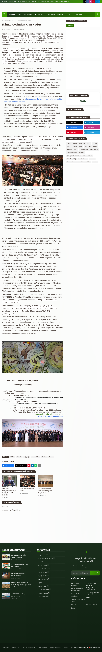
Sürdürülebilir (94, 149)
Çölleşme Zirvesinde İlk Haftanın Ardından (18, 556)
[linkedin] (96, 1)
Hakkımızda (12, 1)
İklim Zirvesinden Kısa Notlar (27, 490)
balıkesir (92, 159)
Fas (33, 457)
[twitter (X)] (85, 1)
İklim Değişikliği (71, 159)
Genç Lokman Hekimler (75, 584)
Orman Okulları (14, 14)
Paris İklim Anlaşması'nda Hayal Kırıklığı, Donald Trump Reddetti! (9, 492)
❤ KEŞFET (79, 14)
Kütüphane (28, 14)
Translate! (70, 25)
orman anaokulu (43, 593)
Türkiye (11, 20)
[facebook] (88, 1)
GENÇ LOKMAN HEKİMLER (55, 14)
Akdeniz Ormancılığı (73, 162)
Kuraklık (69, 149)
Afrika (83, 162)
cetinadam (88, 146)
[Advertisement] (83, 44)
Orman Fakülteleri (44, 569)
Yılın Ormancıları (43, 579)
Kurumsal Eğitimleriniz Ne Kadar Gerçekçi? (19, 574)
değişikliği (26, 457)
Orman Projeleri (43, 572)
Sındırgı (81, 152)
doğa (88, 143)
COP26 (19, 457)
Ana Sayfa (5, 20)
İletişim (34, 1)
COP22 (12, 457)
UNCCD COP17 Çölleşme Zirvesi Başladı (18, 595)
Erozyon (89, 156)
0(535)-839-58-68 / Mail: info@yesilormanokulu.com (54, 1)
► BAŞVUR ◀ (39, 14)
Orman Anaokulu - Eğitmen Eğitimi (77, 589)
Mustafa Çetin (10, 29)
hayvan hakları (43, 586)
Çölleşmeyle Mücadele (74, 156)
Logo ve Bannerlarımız (29, 647)
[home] (4, 14)
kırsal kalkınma (82, 159)
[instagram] (91, 1)
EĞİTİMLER (69, 14)
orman (69, 143)
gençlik (95, 162)
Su (84, 156)
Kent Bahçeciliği (43, 565)
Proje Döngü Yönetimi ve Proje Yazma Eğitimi (93, 595)
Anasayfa (4, 1)
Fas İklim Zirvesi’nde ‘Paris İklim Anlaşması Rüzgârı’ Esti (45, 491)
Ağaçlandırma (84, 149)
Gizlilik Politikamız (55, 647)
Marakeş (44, 457)
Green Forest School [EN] (78, 600)
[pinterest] (93, 1)
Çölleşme (82, 143)
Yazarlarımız (43, 647)
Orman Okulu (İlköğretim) (75, 595)
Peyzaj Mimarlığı (43, 575)
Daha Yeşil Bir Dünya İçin (46, 558)
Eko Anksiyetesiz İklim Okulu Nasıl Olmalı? (20, 565)
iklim (37, 457)
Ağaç (80, 146)
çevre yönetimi (43, 596)
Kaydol (95, 573)
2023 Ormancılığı (72, 152)
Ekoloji (40, 562)
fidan (88, 162)
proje (75, 149)
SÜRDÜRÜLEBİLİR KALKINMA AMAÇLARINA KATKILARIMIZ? (91, 586)
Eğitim (95, 146)
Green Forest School (24, 1)
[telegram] (99, 1)
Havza (95, 143)
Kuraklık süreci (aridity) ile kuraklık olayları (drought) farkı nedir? (21, 585)
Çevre (75, 143)
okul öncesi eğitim (44, 589)
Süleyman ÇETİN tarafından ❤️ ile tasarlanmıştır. (86, 647)
